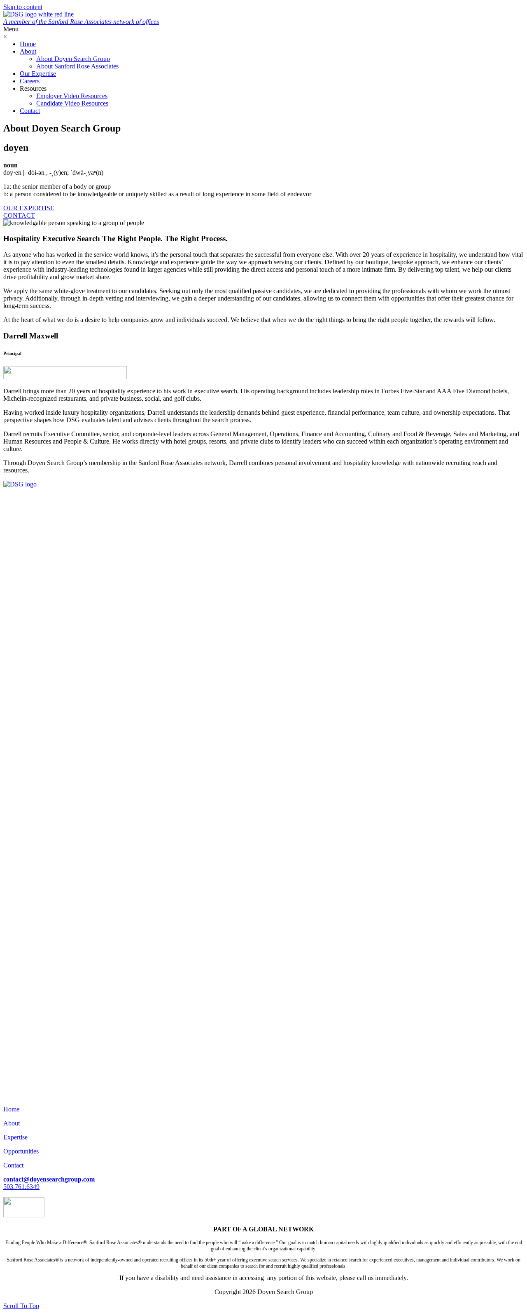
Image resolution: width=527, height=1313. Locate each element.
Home (11, 1109)
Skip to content (22, 6)
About (11, 1123)
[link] (28, 43)
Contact (13, 1165)
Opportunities (21, 1151)
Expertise (15, 1137)
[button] (28, 207)
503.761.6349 (21, 1186)
